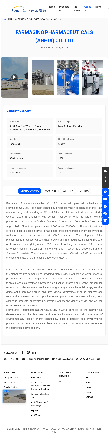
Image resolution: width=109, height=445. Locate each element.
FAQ (60, 381)
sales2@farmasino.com (38, 359)
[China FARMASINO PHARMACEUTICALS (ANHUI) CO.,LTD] (43, 77)
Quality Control (10, 387)
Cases (88, 392)
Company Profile (11, 378)
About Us (87, 9)
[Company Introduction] (14, 77)
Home (51, 7)
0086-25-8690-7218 (90, 359)
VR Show (76, 9)
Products (64, 7)
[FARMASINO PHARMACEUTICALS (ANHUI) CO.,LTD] (29, 9)
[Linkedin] (34, 352)
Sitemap (89, 397)
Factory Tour (9, 382)
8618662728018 (64, 359)
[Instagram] (28, 352)
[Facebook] (22, 352)
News (98, 7)
